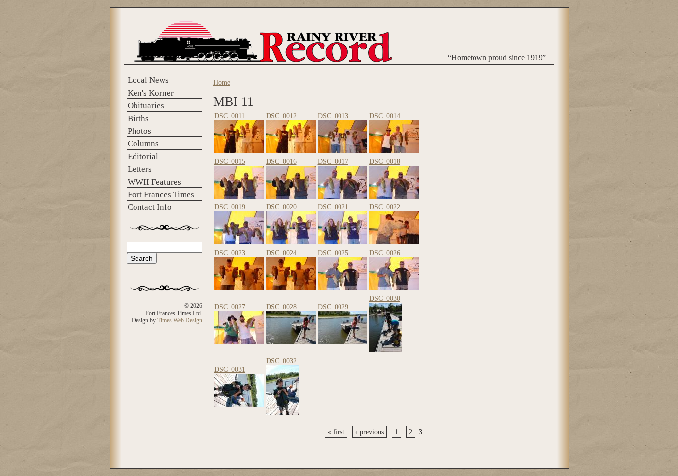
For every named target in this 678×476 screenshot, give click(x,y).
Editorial (143, 156)
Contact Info (150, 207)
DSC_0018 (384, 161)
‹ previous (369, 432)
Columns (143, 143)
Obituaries (146, 105)
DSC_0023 (229, 253)
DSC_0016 (281, 161)
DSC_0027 (229, 307)
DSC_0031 (229, 369)
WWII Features (154, 182)
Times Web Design (179, 320)
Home (221, 82)
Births (138, 118)
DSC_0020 (281, 207)
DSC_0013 (333, 116)
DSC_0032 (281, 361)
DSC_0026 (384, 253)
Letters (140, 169)
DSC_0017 (333, 161)
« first (336, 432)
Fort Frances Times (161, 194)
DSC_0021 (333, 207)
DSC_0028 (281, 307)
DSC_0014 (384, 116)
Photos (139, 131)
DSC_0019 (229, 207)
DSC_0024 (281, 253)
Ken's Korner (151, 93)
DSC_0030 (384, 298)
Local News (148, 80)
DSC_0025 (333, 253)
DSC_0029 (333, 307)
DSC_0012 (281, 116)
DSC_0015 (229, 161)
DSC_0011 (229, 116)
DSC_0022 (384, 207)
